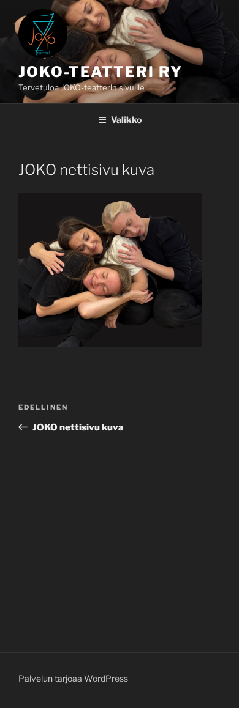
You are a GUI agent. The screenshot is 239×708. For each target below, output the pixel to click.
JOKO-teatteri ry (100, 72)
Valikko (126, 119)
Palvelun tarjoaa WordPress (73, 678)
